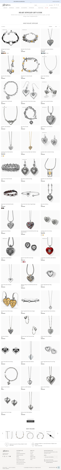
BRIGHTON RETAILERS (52, 467)
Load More (30, 421)
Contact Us (18, 452)
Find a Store (51, 5)
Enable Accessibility (56, 1)
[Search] (47, 5)
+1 (7, 53)
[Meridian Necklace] (20, 434)
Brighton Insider (32, 456)
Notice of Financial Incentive (20, 462)
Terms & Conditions (12, 467)
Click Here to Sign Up (49, 462)
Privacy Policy (5, 467)
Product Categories (6, 468)
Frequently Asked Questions (20, 453)
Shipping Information (19, 455)
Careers (31, 453)
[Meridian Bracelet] (40, 434)
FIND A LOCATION (38, 445)
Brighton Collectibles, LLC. (30, 467)
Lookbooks (32, 455)
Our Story (31, 452)
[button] (6, 8)
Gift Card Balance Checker (20, 459)
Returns (17, 456)
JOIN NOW (12, 445)
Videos (31, 459)
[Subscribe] (56, 457)
